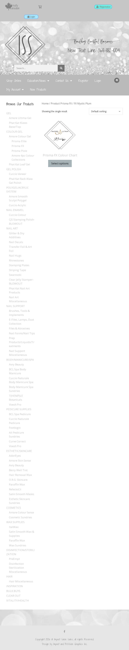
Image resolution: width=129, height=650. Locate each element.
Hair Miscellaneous (21, 581)
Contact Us (62, 80)
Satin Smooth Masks (21, 494)
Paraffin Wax (17, 484)
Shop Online (13, 80)
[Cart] (40, 6)
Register (83, 80)
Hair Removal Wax (20, 475)
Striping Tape (17, 270)
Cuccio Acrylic (17, 205)
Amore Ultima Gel (20, 118)
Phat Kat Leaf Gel (19, 164)
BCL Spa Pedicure (20, 414)
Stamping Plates (19, 265)
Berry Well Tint (18, 470)
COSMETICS (13, 508)
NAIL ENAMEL (15, 210)
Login (98, 80)
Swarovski (15, 275)
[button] (117, 80)
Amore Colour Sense (21, 512)
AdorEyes (15, 455)
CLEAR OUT (13, 595)
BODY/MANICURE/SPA (20, 359)
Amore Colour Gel (20, 136)
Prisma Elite (19, 141)
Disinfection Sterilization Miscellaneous (18, 568)
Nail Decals (16, 242)
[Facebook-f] (64, 631)
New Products (38, 89)
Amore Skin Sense (20, 460)
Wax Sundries (17, 545)
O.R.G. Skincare (18, 480)
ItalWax (14, 527)
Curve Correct (17, 441)
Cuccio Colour (17, 215)
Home (45, 103)
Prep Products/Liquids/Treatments (21, 342)
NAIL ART (12, 228)
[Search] (61, 68)
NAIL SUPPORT (15, 306)
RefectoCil (15, 489)
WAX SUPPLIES (15, 522)
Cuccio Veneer (17, 174)
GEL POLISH (13, 169)
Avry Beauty (16, 364)
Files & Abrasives (19, 328)
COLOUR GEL (14, 131)
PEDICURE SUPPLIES (18, 409)
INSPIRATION (14, 586)
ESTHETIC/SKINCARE (19, 451)
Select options (60, 163)
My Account (13, 89)
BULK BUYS (13, 591)
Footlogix (15, 427)
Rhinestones (16, 260)
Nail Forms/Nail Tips (22, 333)
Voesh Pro (15, 404)
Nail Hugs (15, 255)
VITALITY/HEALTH (17, 600)
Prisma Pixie (19, 151)
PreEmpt (14, 559)
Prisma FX (18, 146)
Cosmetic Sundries (20, 517)
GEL (8, 113)
